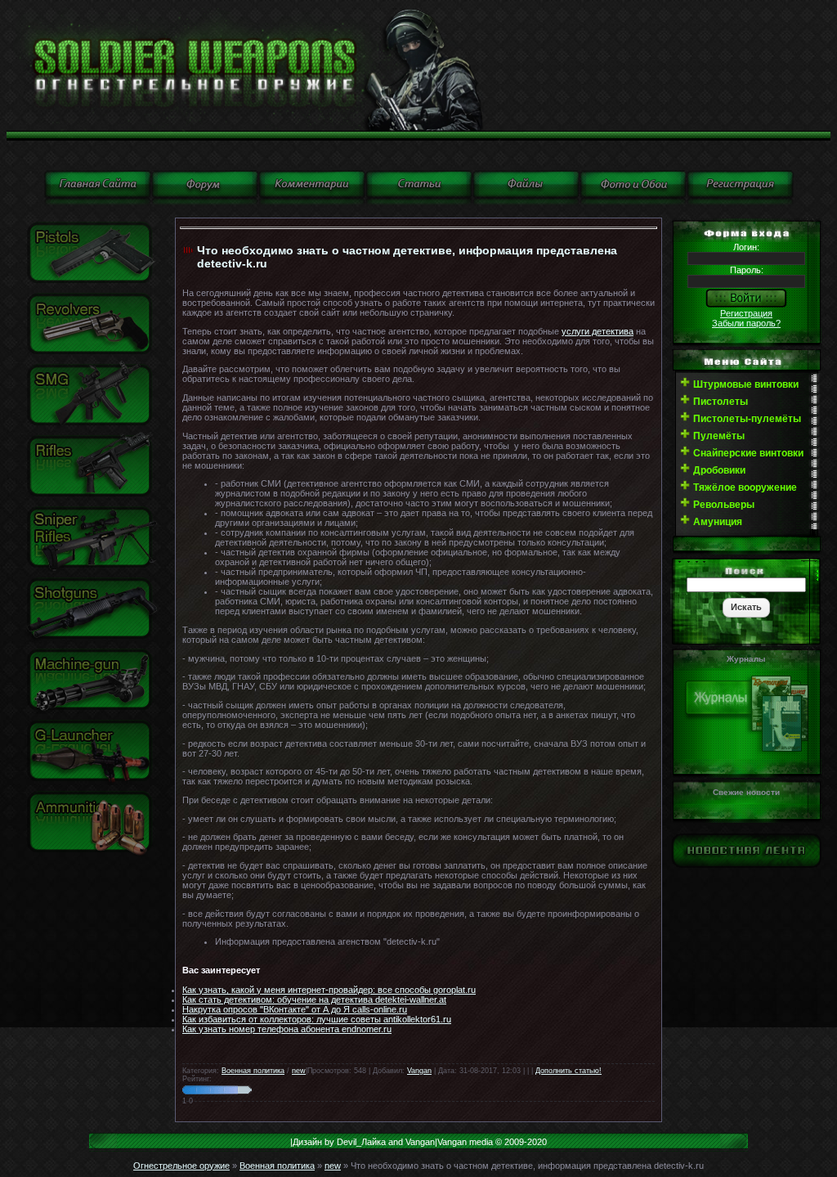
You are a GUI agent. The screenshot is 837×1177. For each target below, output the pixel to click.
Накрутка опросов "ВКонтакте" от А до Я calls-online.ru (294, 1009)
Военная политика (253, 1071)
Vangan (419, 1071)
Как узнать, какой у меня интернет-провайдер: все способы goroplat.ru (329, 990)
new (299, 1071)
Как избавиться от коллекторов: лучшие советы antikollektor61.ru (316, 1019)
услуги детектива (597, 331)
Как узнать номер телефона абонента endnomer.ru (287, 1029)
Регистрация (746, 313)
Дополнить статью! (568, 1071)
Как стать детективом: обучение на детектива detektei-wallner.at (314, 999)
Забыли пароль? (746, 323)
